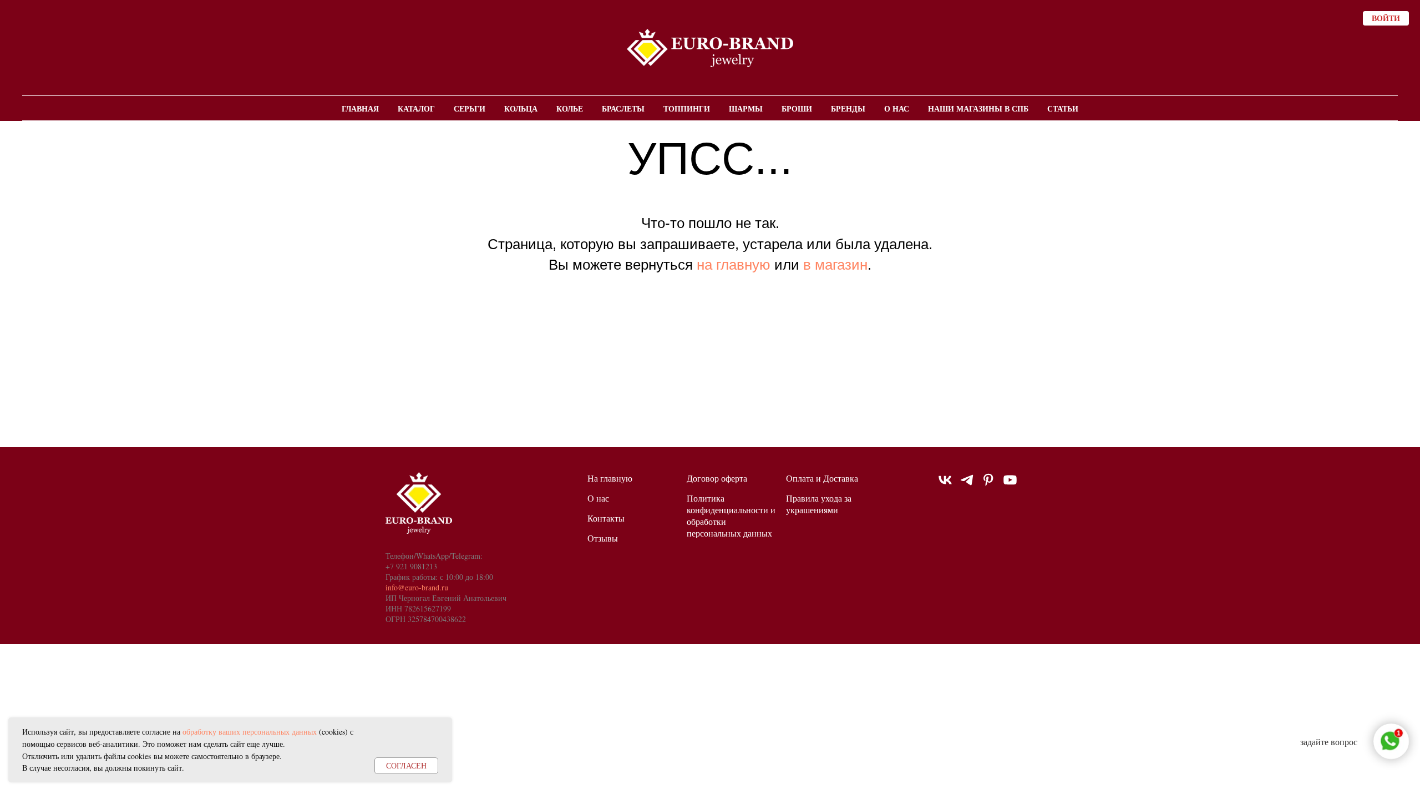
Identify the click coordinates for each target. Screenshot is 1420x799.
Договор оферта (717, 478)
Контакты (606, 518)
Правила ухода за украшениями (818, 503)
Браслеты (623, 108)
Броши (797, 108)
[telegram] (967, 484)
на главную (733, 264)
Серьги (469, 108)
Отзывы (602, 538)
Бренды (848, 108)
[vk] (945, 484)
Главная (360, 108)
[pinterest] (988, 484)
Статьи (1062, 108)
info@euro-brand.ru (417, 587)
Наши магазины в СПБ (978, 108)
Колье (569, 108)
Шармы (746, 108)
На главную (609, 478)
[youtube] (1010, 484)
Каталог (416, 108)
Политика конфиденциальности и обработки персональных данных (731, 515)
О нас (896, 108)
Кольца (520, 108)
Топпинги (686, 108)
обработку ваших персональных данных (249, 731)
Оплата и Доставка (822, 478)
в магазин (835, 264)
